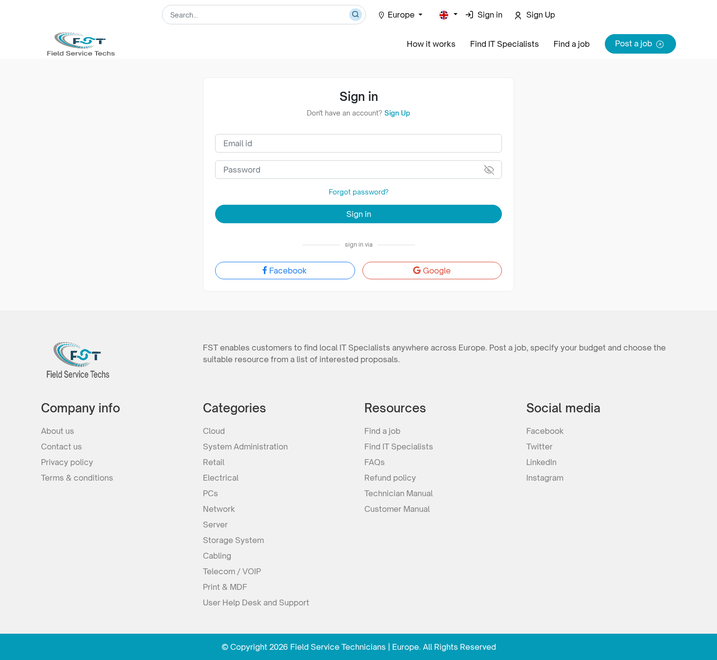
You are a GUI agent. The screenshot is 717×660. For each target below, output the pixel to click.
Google (437, 270)
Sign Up (397, 113)
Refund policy (390, 478)
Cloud (214, 431)
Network (219, 509)
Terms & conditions (77, 478)
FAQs (374, 462)
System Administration (245, 446)
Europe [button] (402, 14)
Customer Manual (397, 509)
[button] (448, 14)
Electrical (221, 478)
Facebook (288, 270)
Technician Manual (398, 493)
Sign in (358, 214)
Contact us (61, 446)
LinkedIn (541, 462)
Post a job (633, 43)
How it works (431, 44)
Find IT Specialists (504, 44)
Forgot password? (359, 192)
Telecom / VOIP (232, 571)
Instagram (544, 478)
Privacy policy (67, 462)
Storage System (233, 540)
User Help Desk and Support (256, 602)
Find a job (572, 44)
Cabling (217, 556)
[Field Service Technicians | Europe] (80, 40)
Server (215, 524)
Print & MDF (225, 587)
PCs (210, 493)
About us (57, 431)
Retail (213, 462)
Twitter (539, 446)
